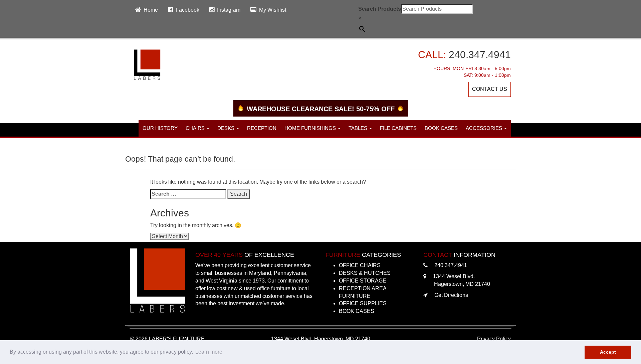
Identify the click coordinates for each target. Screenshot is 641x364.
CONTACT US (489, 89)
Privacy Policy (494, 339)
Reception (261, 128)
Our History (160, 128)
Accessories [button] (484, 128)
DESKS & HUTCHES (365, 273)
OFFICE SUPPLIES (363, 303)
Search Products (379, 9)
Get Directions (451, 295)
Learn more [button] (208, 352)
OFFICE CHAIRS (360, 265)
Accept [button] (608, 352)
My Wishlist (272, 10)
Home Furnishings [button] (310, 128)
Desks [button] (226, 128)
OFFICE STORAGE (362, 281)
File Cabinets (398, 128)
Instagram (228, 10)
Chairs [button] (196, 128)
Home (151, 10)
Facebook (187, 10)
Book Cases (441, 128)
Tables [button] (359, 128)
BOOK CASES (356, 311)
